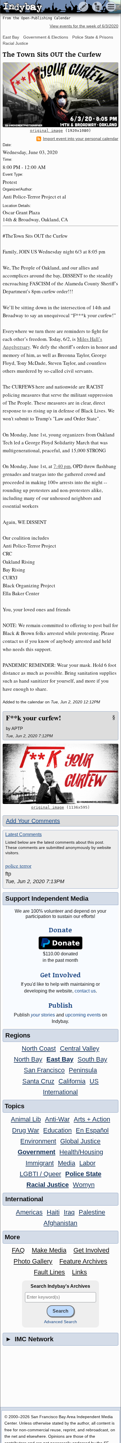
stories (43, 1014)
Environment (38, 1141)
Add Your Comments (33, 821)
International (60, 1092)
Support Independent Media (46, 898)
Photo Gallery (33, 1261)
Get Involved (91, 1250)
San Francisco (44, 1070)
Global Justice (80, 1141)
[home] (55, 7)
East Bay (11, 37)
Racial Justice (15, 43)
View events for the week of (84, 26)
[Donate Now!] (60, 943)
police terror (18, 866)
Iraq (69, 1212)
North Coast (39, 1048)
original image (46, 130)
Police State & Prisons (92, 37)
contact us (85, 990)
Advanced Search (60, 1322)
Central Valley (79, 1048)
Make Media (49, 1250)
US (94, 1081)
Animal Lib (26, 1119)
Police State (83, 1174)
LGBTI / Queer (40, 1174)
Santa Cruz (38, 1081)
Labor (87, 1163)
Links (79, 1272)
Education (57, 1130)
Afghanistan (60, 1223)
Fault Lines (49, 1272)
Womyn (84, 1184)
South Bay (92, 1059)
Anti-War (57, 1119)
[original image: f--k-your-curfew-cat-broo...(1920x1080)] (60, 94)
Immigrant (40, 1163)
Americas (29, 1212)
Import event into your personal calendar (80, 139)
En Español (92, 1130)
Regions (17, 1035)
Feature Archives (83, 1261)
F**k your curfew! (33, 717)
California (71, 1081)
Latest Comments (23, 834)
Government (36, 1152)
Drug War (25, 1130)
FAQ (18, 1250)
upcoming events (83, 1014)
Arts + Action (92, 1119)
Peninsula (83, 1070)
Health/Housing (81, 1152)
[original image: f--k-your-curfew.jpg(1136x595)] (60, 774)
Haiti (53, 1212)
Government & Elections (45, 37)
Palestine (92, 1212)
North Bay (28, 1059)
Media (66, 1163)
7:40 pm (61, 466)
